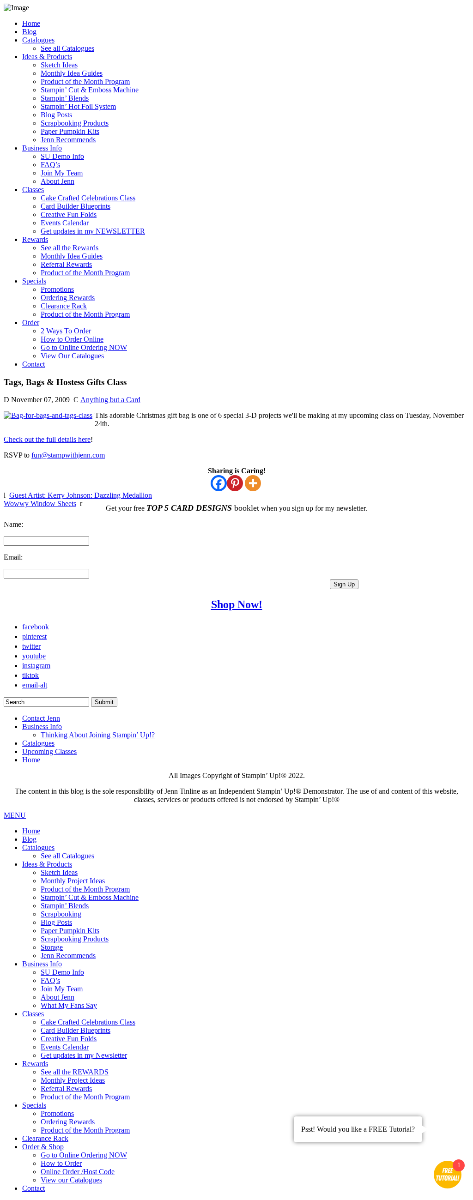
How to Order (61, 1163)
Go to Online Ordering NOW (84, 347)
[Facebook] (219, 483)
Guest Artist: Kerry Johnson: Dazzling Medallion (80, 495)
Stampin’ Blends (65, 98)
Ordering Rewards (68, 298)
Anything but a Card (110, 400)
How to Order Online (72, 339)
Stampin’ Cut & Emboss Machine (90, 90)
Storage (52, 947)
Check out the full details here (47, 439)
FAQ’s (50, 165)
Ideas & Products (47, 56)
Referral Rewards (66, 264)
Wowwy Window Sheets (40, 503)
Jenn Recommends (68, 140)
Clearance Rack (64, 306)
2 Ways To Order (66, 331)
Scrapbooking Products (75, 123)
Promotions (57, 289)
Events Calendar (65, 223)
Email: (13, 557)
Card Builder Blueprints (75, 206)
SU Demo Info (62, 156)
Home (31, 23)
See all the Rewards (69, 248)
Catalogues (38, 40)
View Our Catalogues (72, 356)
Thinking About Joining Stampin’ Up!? (98, 735)
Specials (34, 281)
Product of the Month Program (85, 81)
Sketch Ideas (59, 65)
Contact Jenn (41, 718)
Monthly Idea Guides (72, 73)
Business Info (42, 148)
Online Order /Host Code (78, 1172)
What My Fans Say (69, 1005)
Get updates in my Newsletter (84, 1055)
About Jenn (57, 181)
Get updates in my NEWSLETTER (93, 231)
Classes (33, 189)
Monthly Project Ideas (73, 881)
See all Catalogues (67, 48)
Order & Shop (43, 1147)
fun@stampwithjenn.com (68, 455)
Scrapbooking (61, 914)
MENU (15, 815)
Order (30, 322)
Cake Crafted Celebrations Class (88, 198)
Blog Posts (56, 115)
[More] (253, 483)
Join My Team (62, 173)
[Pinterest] (235, 483)
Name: (13, 524)
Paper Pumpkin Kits (70, 131)
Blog (29, 32)
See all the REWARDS (75, 1072)
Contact (33, 364)
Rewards (35, 239)
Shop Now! (236, 604)
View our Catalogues (71, 1180)
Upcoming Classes (49, 751)
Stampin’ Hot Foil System (78, 106)
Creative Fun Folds (69, 214)
